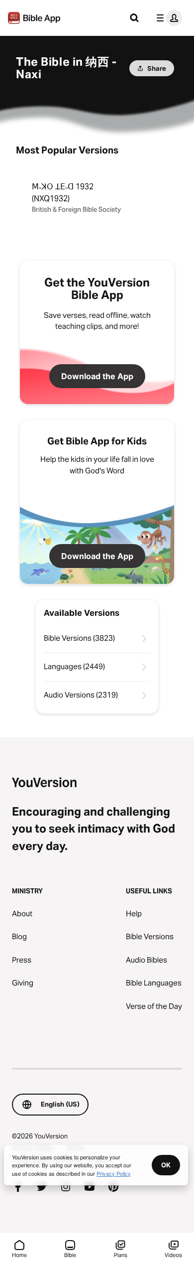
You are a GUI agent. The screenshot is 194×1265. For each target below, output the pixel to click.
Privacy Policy (114, 1173)
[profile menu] (167, 18)
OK (166, 1165)
